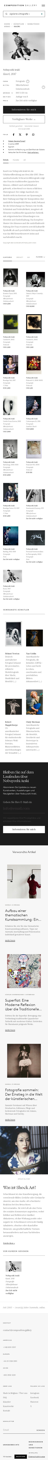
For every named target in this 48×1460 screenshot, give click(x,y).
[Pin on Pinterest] (27, 134)
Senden (41, 1430)
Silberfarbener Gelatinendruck (22, 87)
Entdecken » (9, 1243)
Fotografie (20, 81)
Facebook (34, 1397)
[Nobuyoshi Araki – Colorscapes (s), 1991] (35, 405)
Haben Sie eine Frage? (16, 141)
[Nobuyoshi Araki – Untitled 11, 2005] (35, 323)
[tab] (7, 259)
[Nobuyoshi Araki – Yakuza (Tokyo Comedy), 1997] (35, 277)
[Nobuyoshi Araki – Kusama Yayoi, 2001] (12, 277)
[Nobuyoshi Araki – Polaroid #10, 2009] (35, 448)
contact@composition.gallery (17, 1330)
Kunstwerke (8, 1406)
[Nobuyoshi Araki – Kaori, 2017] (12, 576)
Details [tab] (5, 160)
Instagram (34, 1393)
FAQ (5, 1397)
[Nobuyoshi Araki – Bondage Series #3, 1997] (12, 492)
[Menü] (43, 5)
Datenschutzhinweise (36, 1457)
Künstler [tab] (16, 160)
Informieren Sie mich (24, 109)
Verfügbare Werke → (24, 119)
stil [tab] (25, 160)
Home (7, 24)
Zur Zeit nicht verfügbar (26, 100)
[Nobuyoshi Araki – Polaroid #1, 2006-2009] (35, 364)
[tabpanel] (24, 206)
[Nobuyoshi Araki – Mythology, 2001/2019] (12, 448)
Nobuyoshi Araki (11, 69)
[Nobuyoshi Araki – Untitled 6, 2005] (12, 323)
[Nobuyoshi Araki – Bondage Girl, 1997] (12, 364)
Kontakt (6, 1410)
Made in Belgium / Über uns (15, 1393)
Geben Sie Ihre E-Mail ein (17, 802)
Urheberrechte (11, 1445)
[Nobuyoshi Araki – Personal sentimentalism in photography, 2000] (35, 535)
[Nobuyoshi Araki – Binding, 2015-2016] (12, 535)
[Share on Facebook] (13, 134)
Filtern (39, 257)
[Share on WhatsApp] (33, 134)
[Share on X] (20, 134)
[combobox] (24, 13)
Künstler (19, 24)
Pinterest (34, 1402)
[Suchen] (42, 14)
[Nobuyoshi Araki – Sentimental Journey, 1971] (35, 492)
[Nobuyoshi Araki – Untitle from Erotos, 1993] (12, 405)
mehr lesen (10, 940)
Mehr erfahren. (33, 152)
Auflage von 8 (22, 96)
